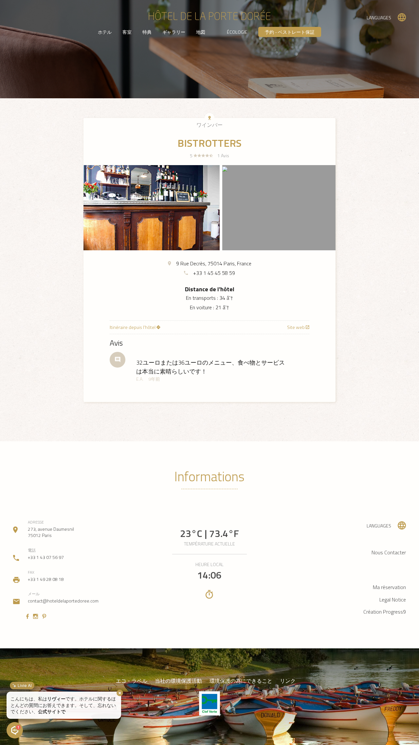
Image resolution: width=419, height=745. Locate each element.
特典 (147, 32)
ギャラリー (173, 32)
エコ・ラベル (131, 681)
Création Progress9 (384, 612)
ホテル (105, 32)
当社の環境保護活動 (178, 681)
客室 (127, 32)
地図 (200, 32)
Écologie (237, 32)
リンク (288, 681)
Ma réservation (389, 587)
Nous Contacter (389, 552)
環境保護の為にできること (241, 681)
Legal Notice (392, 599)
